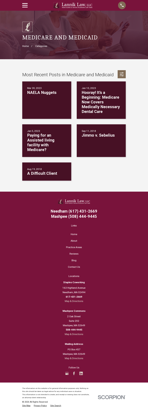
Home (74, 234)
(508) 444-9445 (74, 216)
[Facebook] (74, 373)
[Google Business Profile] (67, 373)
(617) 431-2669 (74, 211)
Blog (74, 260)
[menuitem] (26, 406)
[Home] (72, 5)
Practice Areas (74, 247)
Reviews (74, 253)
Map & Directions (74, 301)
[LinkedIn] (81, 373)
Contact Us (74, 266)
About (74, 240)
